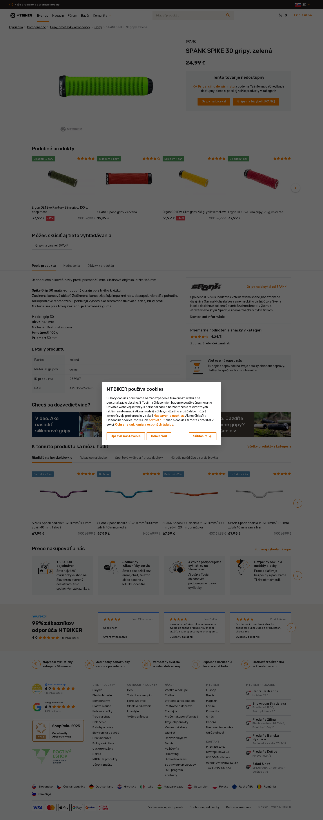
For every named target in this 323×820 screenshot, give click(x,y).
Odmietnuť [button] (159, 436)
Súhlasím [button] (202, 436)
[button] (157, 420)
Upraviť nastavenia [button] (126, 436)
